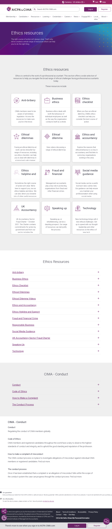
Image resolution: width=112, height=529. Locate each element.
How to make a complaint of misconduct (25, 454)
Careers (67, 17)
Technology (18, 351)
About (103, 17)
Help (66, 515)
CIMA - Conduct (17, 422)
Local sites (96, 18)
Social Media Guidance (23, 331)
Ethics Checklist (20, 285)
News (76, 17)
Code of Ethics (19, 391)
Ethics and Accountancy (24, 305)
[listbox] (79, 2)
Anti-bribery (18, 272)
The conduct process (17, 469)
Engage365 (86, 17)
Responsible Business (23, 325)
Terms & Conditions (69, 512)
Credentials (56, 17)
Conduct (16, 384)
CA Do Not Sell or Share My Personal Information (72, 518)
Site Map (72, 515)
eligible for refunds (48, 501)
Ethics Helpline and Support (26, 311)
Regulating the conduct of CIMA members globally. (29, 431)
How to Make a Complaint (25, 398)
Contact (59, 515)
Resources (35, 17)
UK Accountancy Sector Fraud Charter (31, 338)
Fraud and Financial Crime (25, 318)
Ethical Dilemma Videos (24, 298)
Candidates (23, 17)
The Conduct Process (23, 404)
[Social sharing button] (4, 511)
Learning (46, 17)
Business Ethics (20, 279)
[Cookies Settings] (4, 518)
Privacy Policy (93, 512)
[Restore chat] (106, 521)
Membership (11, 17)
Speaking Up (18, 344)
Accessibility (83, 512)
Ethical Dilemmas (21, 292)
